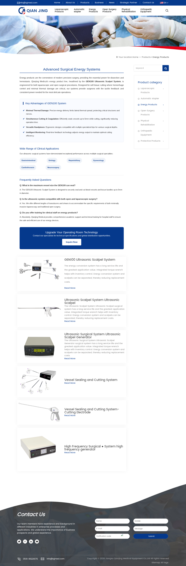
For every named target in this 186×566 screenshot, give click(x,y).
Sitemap (156, 562)
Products (146, 57)
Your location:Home (128, 57)
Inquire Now (71, 242)
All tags (164, 562)
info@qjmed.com (28, 2)
